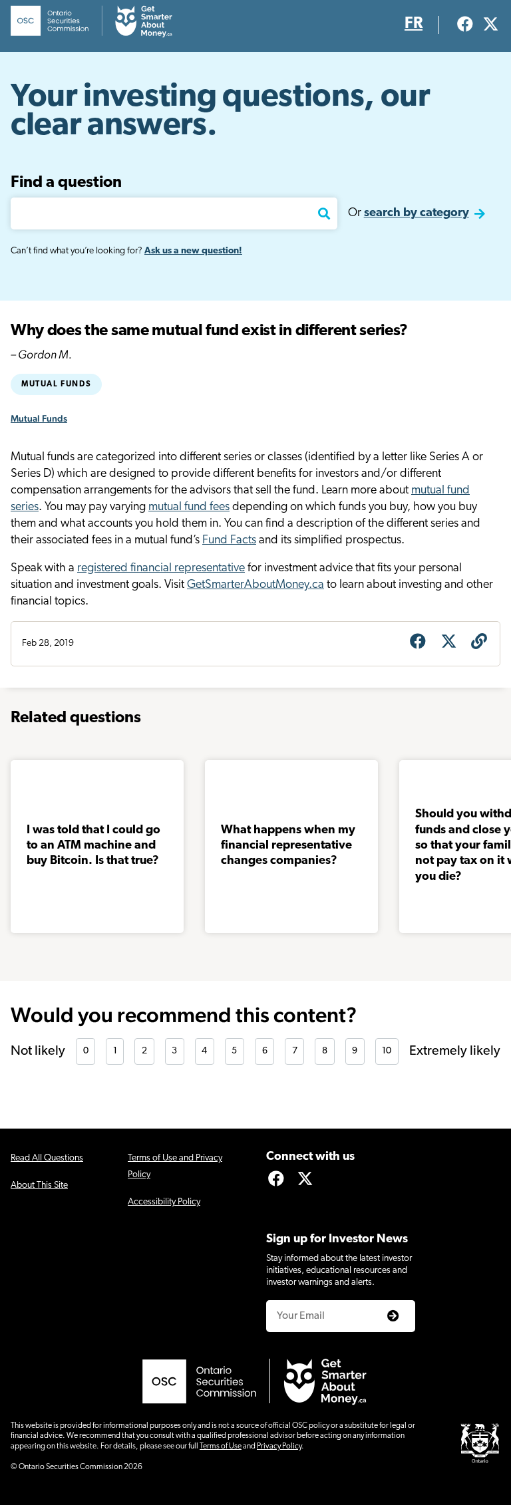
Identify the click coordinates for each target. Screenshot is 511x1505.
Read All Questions (47, 1158)
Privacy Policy (279, 1446)
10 (386, 1051)
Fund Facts (229, 541)
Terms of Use (221, 1446)
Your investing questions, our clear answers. (220, 112)
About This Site (39, 1185)
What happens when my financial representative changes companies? (288, 846)
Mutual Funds (56, 384)
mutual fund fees (189, 507)
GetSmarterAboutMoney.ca (255, 585)
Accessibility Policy (164, 1202)
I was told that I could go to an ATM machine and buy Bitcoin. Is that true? (93, 846)
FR (414, 24)
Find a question (66, 183)
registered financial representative (161, 569)
